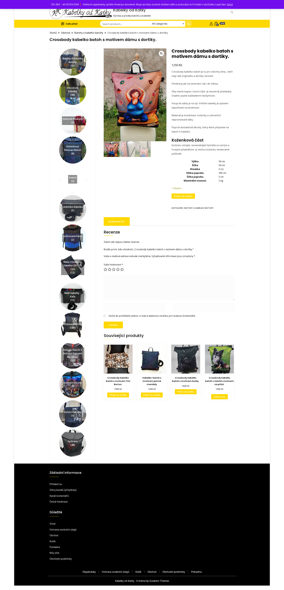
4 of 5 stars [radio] (118, 269)
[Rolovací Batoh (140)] (72, 314)
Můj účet (54, 552)
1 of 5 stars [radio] (105, 269)
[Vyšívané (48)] (72, 431)
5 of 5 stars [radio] (122, 269)
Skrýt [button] (230, 4)
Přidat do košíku (183, 196)
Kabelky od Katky (129, 10)
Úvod (52, 523)
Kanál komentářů (59, 495)
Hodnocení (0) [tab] (116, 221)
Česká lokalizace (59, 501)
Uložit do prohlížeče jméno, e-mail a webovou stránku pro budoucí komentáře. (152, 315)
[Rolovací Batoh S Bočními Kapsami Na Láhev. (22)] (72, 343)
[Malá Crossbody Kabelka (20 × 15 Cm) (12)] (72, 255)
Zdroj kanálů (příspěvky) (63, 490)
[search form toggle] (231, 12)
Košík (53, 541)
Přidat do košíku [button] (118, 394)
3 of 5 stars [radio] (114, 269)
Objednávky (89, 571)
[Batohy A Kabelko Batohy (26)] (72, 50)
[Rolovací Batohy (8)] (72, 372)
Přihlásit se (56, 484)
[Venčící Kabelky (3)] (72, 402)
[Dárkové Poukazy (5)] (72, 109)
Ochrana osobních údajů (63, 529)
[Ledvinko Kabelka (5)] (72, 197)
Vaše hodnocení (113, 264)
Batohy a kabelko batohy (198, 208)
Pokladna (55, 547)
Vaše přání (71, 23)
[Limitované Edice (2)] (72, 226)
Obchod (54, 535)
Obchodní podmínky (61, 558)
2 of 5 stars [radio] (109, 269)
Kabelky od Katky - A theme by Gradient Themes (142, 580)
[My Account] (211, 23)
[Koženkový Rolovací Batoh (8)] (72, 138)
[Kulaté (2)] (72, 167)
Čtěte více (219, 396)
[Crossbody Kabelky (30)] (72, 79)
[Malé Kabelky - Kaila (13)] (72, 284)
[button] (161, 53)
